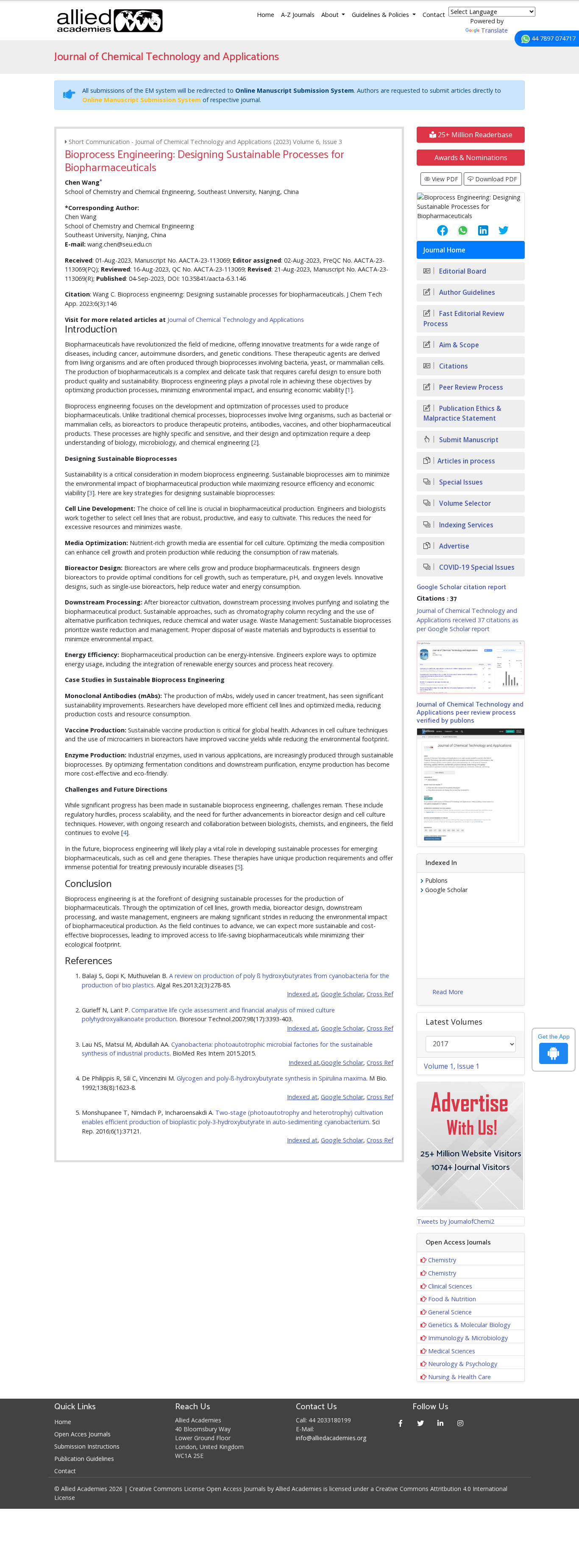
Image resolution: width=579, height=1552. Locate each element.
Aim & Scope (458, 345)
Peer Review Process (470, 387)
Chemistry (442, 1260)
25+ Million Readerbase (474, 134)
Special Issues (460, 482)
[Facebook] (400, 1423)
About (330, 15)
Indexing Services (465, 525)
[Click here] (470, 667)
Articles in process (466, 461)
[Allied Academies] (109, 21)
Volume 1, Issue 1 (451, 1066)
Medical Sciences (451, 1351)
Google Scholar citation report (461, 587)
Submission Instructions (87, 1446)
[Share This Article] (436, 230)
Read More (447, 992)
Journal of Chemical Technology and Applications (235, 320)
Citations (452, 366)
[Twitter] (420, 1423)
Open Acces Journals (82, 1434)
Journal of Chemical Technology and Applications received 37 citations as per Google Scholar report (467, 620)
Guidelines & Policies (381, 15)
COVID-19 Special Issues (476, 567)
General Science (450, 1312)
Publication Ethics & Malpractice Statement (462, 413)
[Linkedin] (440, 1423)
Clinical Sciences (450, 1286)
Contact (434, 15)
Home (265, 15)
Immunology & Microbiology (468, 1338)
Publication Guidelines (84, 1459)
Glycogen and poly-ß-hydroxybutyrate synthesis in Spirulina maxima (271, 1078)
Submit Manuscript (467, 439)
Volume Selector (464, 503)
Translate (494, 30)
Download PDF (495, 179)
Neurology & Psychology (462, 1364)
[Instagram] (460, 1423)
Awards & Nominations (470, 157)
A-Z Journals (298, 15)
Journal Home (444, 250)
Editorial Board (461, 271)
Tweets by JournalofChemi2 (455, 1221)
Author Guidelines (466, 292)
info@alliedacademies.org (331, 1438)
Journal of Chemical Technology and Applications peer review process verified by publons (470, 712)
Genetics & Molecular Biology (469, 1325)
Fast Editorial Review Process (463, 318)
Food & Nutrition (452, 1299)
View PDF (444, 179)
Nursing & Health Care (459, 1377)
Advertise (453, 546)
